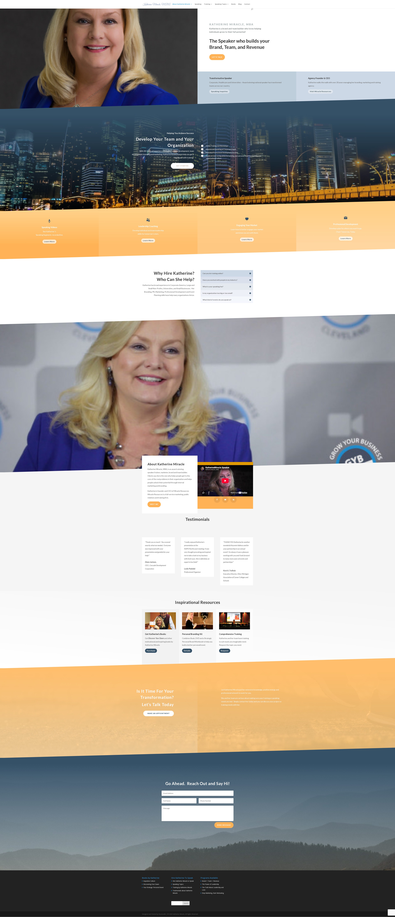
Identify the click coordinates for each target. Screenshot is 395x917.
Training (207, 4)
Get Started (182, 166)
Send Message (224, 825)
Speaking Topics (221, 4)
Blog (240, 4)
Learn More (49, 241)
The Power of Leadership (210, 884)
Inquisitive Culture (149, 881)
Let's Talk (217, 57)
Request (224, 651)
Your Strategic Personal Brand (153, 887)
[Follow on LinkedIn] (233, 499)
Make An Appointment (159, 713)
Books (233, 4)
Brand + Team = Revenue (210, 881)
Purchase (151, 651)
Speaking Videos (49, 227)
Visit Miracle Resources (320, 91)
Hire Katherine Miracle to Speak (183, 881)
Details (187, 651)
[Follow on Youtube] (225, 499)
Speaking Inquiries (219, 91)
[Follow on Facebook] (217, 499)
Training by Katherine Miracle (182, 887)
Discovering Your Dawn (151, 884)
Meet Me (154, 504)
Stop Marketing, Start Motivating (213, 893)
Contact (247, 4)
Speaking (198, 4)
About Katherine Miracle (181, 4)
